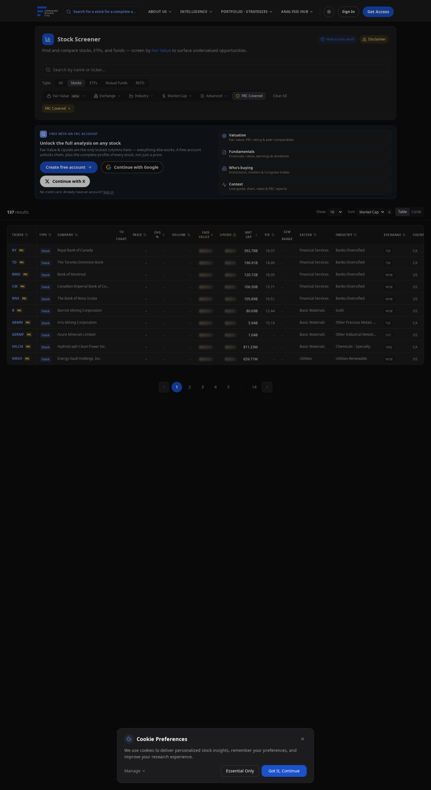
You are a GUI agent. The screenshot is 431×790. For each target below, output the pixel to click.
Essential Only (240, 771)
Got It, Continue (284, 771)
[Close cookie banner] (302, 739)
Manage (132, 771)
